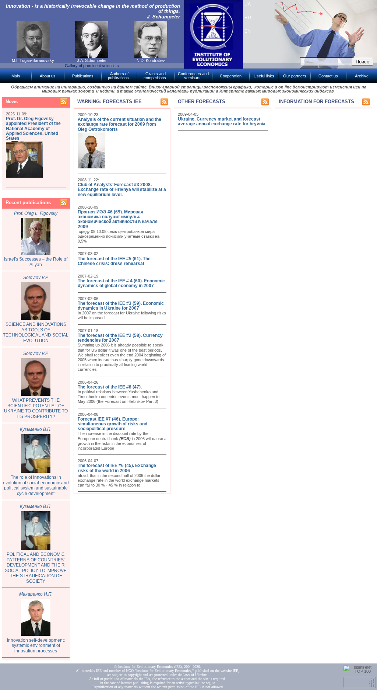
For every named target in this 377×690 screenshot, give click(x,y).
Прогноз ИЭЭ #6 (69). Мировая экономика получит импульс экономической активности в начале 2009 (118, 219)
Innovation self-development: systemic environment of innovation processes (36, 646)
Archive (362, 76)
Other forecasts (201, 101)
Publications (83, 76)
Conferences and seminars (193, 76)
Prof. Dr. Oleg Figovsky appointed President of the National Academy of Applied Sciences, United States (33, 128)
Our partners (294, 76)
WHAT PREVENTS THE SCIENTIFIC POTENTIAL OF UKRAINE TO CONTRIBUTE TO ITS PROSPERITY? (36, 408)
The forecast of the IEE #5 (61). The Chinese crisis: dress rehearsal (114, 261)
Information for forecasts (316, 101)
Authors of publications (118, 76)
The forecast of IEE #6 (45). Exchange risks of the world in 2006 (117, 468)
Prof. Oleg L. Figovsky (35, 213)
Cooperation (231, 76)
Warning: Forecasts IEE (109, 101)
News (12, 101)
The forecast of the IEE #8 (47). (110, 387)
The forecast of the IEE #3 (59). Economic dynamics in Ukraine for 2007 (121, 306)
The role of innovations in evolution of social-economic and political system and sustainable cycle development (36, 485)
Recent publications (28, 202)
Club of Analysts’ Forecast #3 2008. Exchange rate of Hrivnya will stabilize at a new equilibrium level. (122, 189)
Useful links (264, 76)
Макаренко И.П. (36, 594)
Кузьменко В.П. (36, 429)
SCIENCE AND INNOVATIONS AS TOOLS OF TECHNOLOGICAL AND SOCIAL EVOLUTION (35, 332)
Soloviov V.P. (36, 277)
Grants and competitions (155, 76)
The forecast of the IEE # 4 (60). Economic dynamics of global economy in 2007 (121, 283)
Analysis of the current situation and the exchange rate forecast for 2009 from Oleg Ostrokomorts (119, 124)
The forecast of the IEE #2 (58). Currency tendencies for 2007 (120, 338)
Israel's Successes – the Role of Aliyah (35, 262)
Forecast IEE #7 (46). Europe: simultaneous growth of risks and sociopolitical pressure (112, 424)
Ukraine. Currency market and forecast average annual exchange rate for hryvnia (221, 121)
